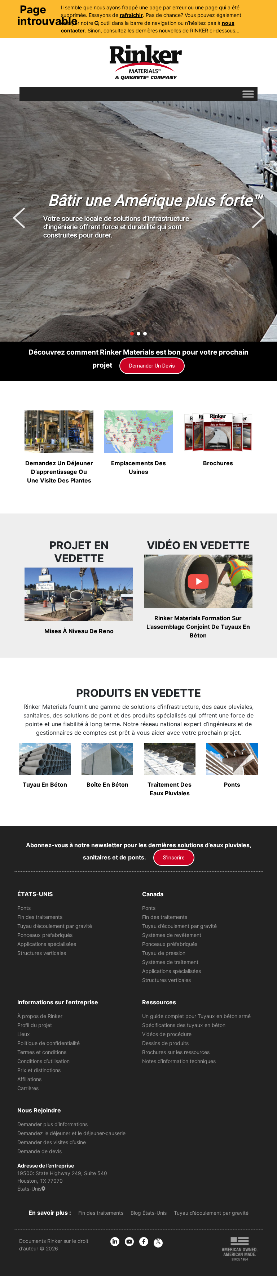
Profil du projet (34, 1025)
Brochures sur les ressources (176, 1052)
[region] (138, 218)
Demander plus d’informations (52, 1124)
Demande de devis (39, 1151)
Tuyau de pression (163, 953)
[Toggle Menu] (248, 93)
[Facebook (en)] (143, 1241)
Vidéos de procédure (167, 1034)
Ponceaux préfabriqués (44, 935)
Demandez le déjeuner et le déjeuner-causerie (71, 1133)
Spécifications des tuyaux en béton (183, 1025)
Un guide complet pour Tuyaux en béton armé (196, 1016)
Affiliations (29, 1079)
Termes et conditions (41, 1052)
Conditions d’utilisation (43, 1061)
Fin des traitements (39, 917)
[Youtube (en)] (129, 1241)
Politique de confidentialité (48, 1043)
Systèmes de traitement (170, 962)
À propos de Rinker (39, 1016)
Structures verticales (41, 953)
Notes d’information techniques (179, 1061)
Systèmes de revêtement (171, 935)
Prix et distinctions (39, 1070)
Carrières (28, 1088)
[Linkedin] (114, 1241)
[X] (158, 1243)
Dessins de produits (165, 1043)
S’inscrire (174, 857)
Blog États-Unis (149, 1213)
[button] (18, 217)
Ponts (24, 908)
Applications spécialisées (46, 944)
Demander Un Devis (152, 366)
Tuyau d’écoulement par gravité (54, 926)
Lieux (23, 1034)
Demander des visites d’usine (51, 1142)
